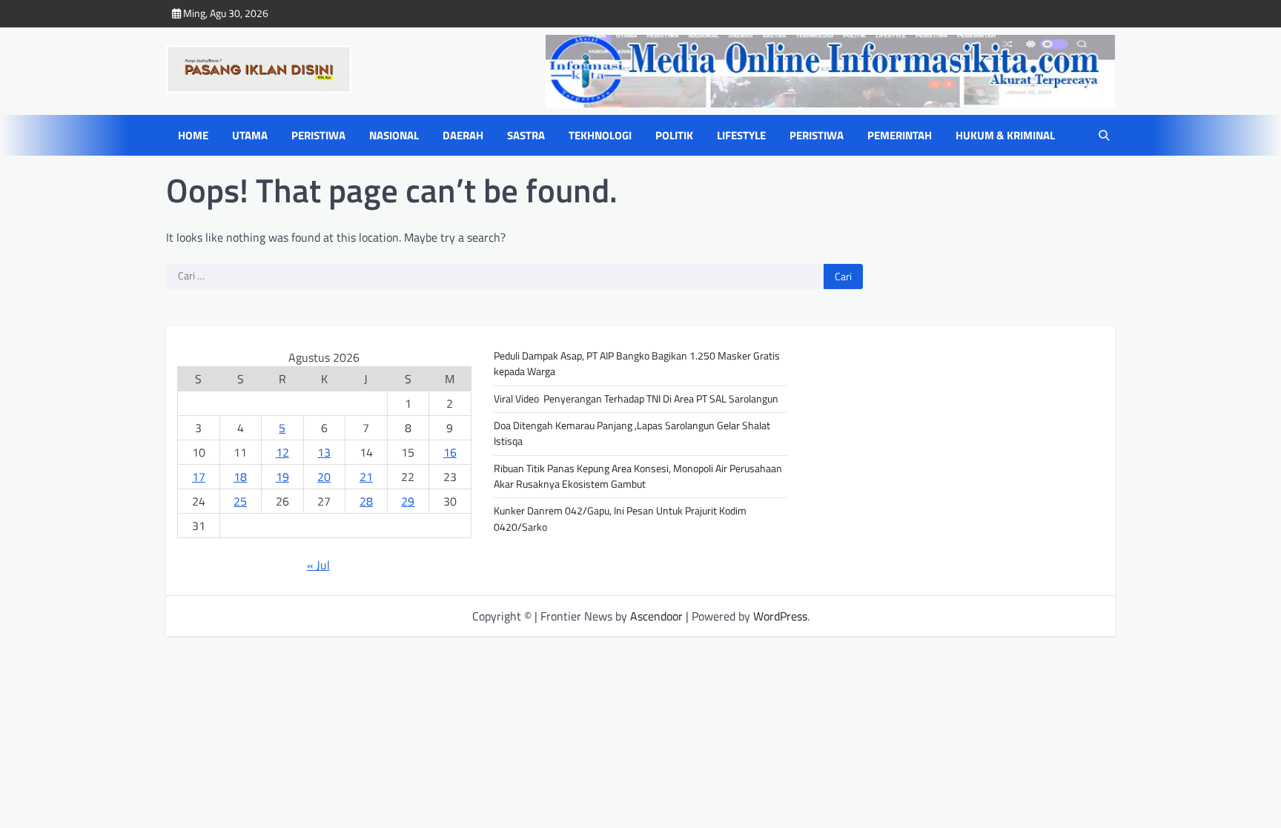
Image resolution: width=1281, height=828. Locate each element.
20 (324, 477)
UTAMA (250, 135)
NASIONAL (394, 135)
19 (282, 477)
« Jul (318, 565)
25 (240, 501)
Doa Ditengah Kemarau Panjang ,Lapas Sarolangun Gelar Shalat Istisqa (632, 433)
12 (282, 452)
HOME (193, 135)
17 (198, 477)
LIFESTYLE (741, 135)
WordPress (780, 616)
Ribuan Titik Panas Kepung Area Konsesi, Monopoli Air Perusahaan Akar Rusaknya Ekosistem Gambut (639, 476)
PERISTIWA (318, 135)
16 (450, 452)
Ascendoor (656, 616)
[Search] (1104, 136)
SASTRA (526, 135)
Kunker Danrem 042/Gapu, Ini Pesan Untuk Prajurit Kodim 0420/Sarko (620, 518)
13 (324, 452)
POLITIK (674, 135)
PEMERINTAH (899, 135)
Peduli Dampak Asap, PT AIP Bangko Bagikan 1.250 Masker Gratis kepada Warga (637, 364)
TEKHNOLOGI (600, 135)
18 (240, 477)
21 (366, 477)
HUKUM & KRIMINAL (1005, 135)
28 (366, 501)
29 (407, 501)
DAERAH (463, 135)
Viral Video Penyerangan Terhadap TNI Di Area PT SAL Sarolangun (636, 399)
